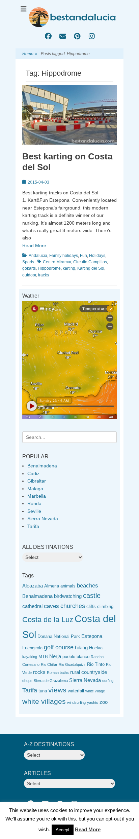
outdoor (29, 275)
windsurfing (76, 702)
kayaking (29, 657)
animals (68, 585)
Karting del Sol (90, 268)
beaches (87, 585)
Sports (28, 262)
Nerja (55, 656)
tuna (42, 690)
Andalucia (38, 255)
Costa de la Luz (47, 619)
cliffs (91, 606)
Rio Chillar (49, 664)
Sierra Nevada (42, 518)
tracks (43, 275)
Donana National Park (58, 636)
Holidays (97, 255)
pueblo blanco (75, 656)
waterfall (76, 690)
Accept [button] (63, 829)
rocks (39, 672)
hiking (81, 647)
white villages (44, 701)
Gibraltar (36, 481)
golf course (59, 647)
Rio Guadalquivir (72, 664)
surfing (107, 681)
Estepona (91, 636)
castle (92, 595)
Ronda (34, 503)
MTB (43, 656)
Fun (83, 255)
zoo (104, 702)
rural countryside (88, 672)
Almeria (51, 585)
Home (29, 53)
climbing (105, 606)
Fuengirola (32, 647)
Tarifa (33, 526)
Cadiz (33, 473)
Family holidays (63, 255)
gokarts (29, 268)
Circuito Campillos (90, 262)
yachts (92, 702)
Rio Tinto (96, 664)
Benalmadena (42, 465)
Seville (34, 511)
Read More (34, 245)
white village (95, 691)
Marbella (36, 496)
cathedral (32, 606)
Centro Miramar (57, 262)
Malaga (35, 488)
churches (72, 606)
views (57, 690)
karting (69, 268)
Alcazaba (32, 585)
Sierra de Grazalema (51, 681)
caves (51, 606)
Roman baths (58, 673)
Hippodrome (49, 268)
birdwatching (68, 596)
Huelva (96, 647)
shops (27, 681)
